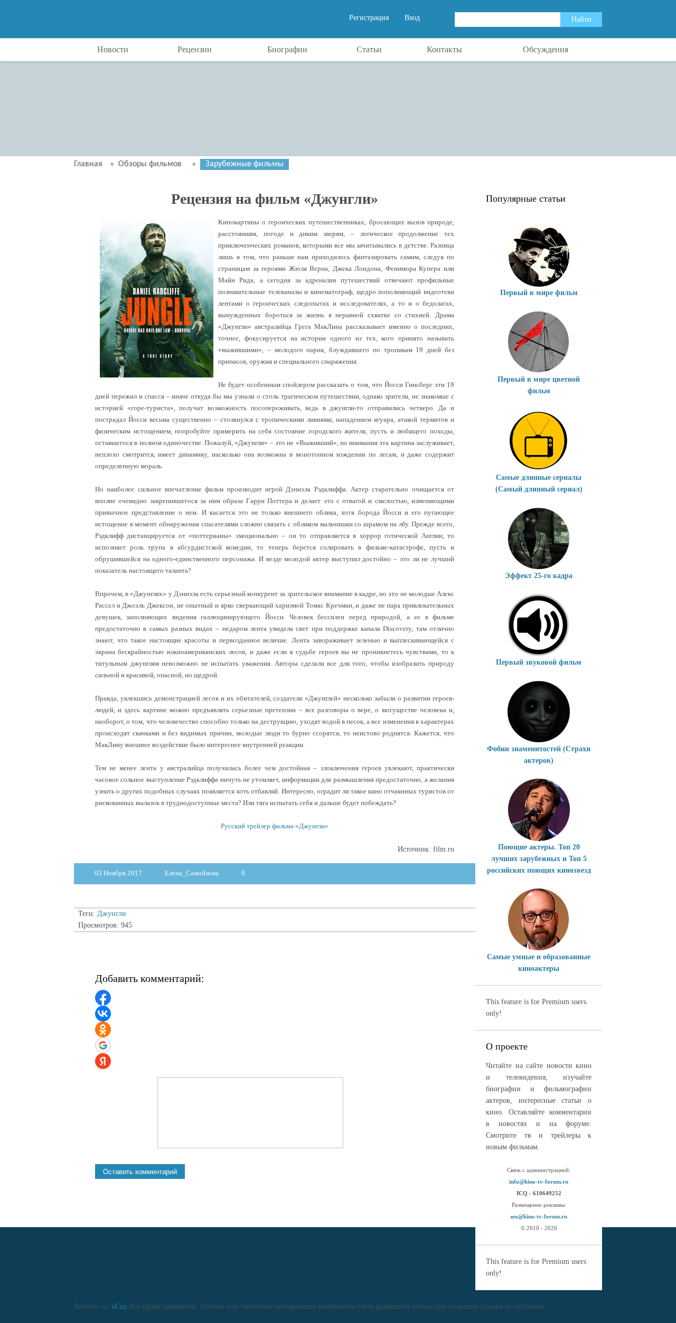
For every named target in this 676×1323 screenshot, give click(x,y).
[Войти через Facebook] (103, 998)
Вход (412, 18)
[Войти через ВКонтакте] (103, 1014)
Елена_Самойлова (192, 873)
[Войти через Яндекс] (103, 1061)
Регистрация (369, 18)
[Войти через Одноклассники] (103, 1029)
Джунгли (111, 914)
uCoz (119, 1306)
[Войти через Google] (103, 1045)
